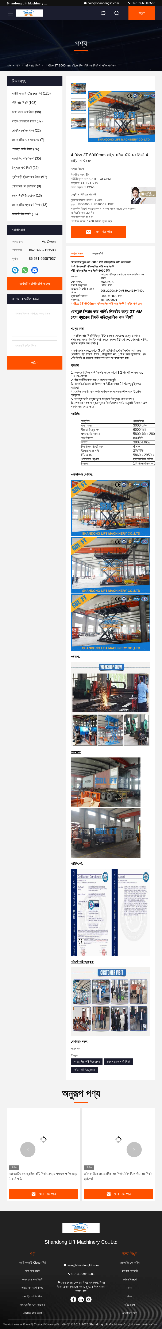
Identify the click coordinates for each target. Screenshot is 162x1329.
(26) (25, 149)
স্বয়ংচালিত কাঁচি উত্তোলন (87, 1061)
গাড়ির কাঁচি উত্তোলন (84, 1070)
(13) (27, 195)
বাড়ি (9, 65)
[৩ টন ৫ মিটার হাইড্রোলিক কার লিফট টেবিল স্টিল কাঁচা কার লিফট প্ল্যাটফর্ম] (118, 1140)
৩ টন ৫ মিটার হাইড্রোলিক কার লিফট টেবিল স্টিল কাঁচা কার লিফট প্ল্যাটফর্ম (118, 1176)
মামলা (129, 1296)
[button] (27, 1149)
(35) (26, 158)
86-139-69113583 (143, 3)
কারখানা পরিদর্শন (130, 1271)
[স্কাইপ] (15, 270)
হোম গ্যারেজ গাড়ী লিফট (118, 1061)
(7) (28, 140)
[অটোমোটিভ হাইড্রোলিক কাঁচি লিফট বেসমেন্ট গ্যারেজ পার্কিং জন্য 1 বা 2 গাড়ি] (43, 1140)
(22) (26, 130)
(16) (25, 167)
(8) (26, 186)
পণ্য (18, 65)
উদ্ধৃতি (142, 13)
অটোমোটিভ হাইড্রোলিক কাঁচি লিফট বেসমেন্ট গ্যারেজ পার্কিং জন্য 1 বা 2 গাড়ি (43, 1176)
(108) (24, 102)
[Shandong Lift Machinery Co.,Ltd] (29, 13)
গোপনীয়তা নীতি (129, 1313)
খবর (130, 1288)
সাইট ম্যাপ (129, 1304)
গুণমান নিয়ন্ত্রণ (129, 1279)
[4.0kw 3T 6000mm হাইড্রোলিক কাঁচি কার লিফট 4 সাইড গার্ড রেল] (123, 116)
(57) (29, 177)
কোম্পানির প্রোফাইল (129, 1262)
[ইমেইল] (34, 270)
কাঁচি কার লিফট (33, 65)
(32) (27, 121)
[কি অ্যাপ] (25, 270)
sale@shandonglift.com (103, 3)
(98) (26, 112)
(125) (31, 93)
